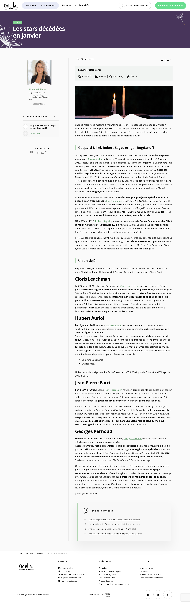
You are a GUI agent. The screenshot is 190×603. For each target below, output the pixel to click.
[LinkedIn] (157, 594)
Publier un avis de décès (171, 5)
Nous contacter (146, 568)
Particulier (31, 5)
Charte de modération (67, 581)
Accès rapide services (137, 5)
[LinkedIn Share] (42, 153)
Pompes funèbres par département (114, 584)
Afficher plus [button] (38, 104)
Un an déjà (35, 133)
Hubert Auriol (113, 325)
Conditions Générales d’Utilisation (72, 574)
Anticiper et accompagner (110, 571)
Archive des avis (106, 581)
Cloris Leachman (129, 285)
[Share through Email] (47, 153)
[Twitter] (167, 594)
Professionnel (48, 5)
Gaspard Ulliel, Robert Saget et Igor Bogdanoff (43, 126)
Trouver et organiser (108, 574)
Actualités (84, 5)
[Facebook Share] (32, 153)
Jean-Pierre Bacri (113, 389)
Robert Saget (102, 221)
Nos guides (67, 5)
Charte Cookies (64, 571)
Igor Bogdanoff (114, 200)
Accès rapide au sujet (35, 116)
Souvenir (40, 553)
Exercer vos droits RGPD (150, 574)
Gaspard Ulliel (95, 159)
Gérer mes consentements (151, 577)
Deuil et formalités (107, 577)
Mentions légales (65, 568)
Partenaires (145, 571)
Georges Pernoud (133, 438)
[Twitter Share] (37, 153)
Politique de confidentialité (69, 577)
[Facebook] (148, 594)
